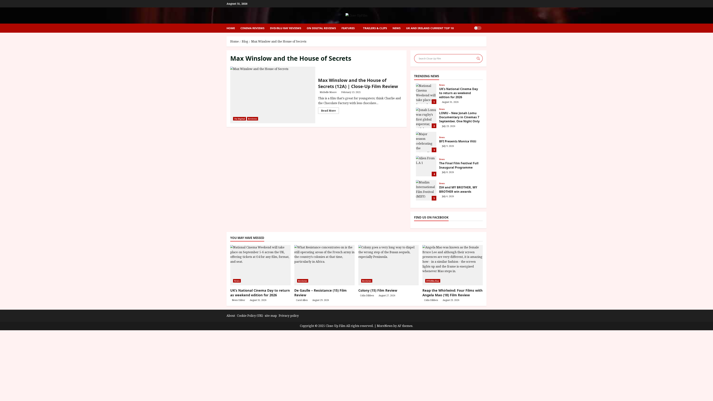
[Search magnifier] (478, 58)
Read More (330, 111)
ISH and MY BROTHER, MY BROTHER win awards (426, 190)
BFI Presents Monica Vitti (426, 142)
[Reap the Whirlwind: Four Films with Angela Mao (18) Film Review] (452, 265)
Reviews (252, 118)
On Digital (239, 118)
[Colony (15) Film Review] (388, 265)
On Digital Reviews (321, 28)
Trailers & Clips (375, 28)
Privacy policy (289, 316)
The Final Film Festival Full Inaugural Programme (426, 166)
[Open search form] (485, 28)
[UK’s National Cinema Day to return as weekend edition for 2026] (260, 265)
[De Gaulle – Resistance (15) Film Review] (324, 265)
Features (348, 28)
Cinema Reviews (252, 28)
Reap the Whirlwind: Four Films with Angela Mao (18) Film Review (452, 292)
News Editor (238, 300)
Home (231, 28)
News (397, 28)
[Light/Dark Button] (477, 28)
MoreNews (385, 326)
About (231, 316)
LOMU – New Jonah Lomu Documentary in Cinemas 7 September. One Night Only (426, 118)
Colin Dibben (367, 295)
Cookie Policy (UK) (250, 316)
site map (271, 316)
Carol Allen (302, 300)
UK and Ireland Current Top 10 (430, 28)
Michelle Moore (328, 92)
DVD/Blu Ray (432, 280)
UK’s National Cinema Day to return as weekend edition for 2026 (426, 94)
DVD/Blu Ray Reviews (285, 28)
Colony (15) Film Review (377, 290)
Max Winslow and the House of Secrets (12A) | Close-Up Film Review (272, 95)
